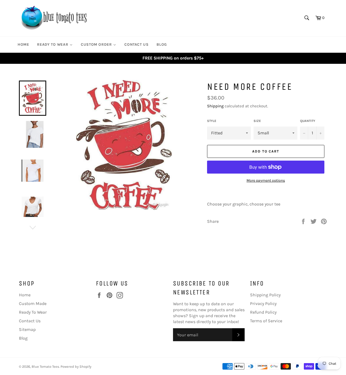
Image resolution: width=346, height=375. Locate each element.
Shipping (215, 106)
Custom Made (32, 303)
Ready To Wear (33, 312)
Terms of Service (266, 320)
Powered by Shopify (76, 366)
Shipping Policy (265, 294)
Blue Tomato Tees (45, 366)
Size (257, 121)
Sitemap (27, 329)
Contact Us (30, 320)
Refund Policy (263, 312)
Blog (23, 338)
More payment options (266, 180)
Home (25, 294)
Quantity (307, 121)
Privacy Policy (263, 303)
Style (211, 121)
